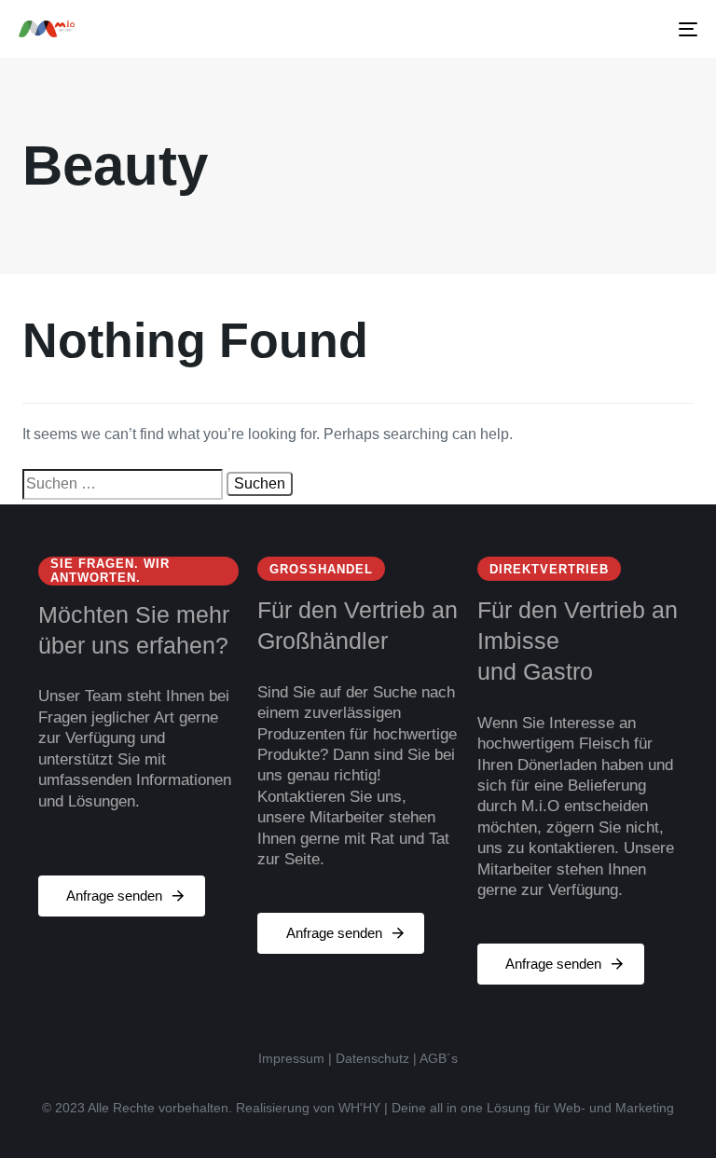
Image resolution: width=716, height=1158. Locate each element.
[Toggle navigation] (584, 29)
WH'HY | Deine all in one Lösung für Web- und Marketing (506, 1107)
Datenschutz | (376, 1058)
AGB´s (439, 1058)
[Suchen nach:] (122, 484)
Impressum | (295, 1058)
